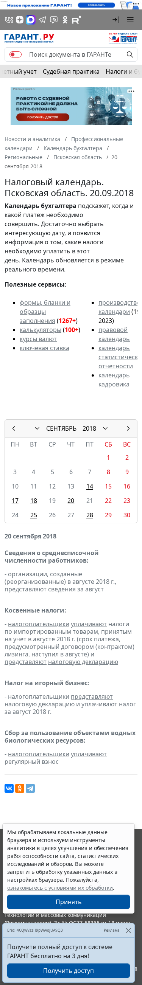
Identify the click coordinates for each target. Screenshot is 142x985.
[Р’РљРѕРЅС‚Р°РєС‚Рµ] (9, 788)
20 (70, 500)
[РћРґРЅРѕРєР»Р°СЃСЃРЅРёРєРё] (19, 788)
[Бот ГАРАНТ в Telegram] (53, 19)
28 (89, 515)
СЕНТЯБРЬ (61, 428)
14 (89, 486)
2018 (89, 428)
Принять (69, 902)
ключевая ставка (44, 348)
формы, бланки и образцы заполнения (45, 311)
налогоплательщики (38, 624)
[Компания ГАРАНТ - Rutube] (76, 19)
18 (33, 500)
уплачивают (89, 624)
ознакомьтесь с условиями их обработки (60, 887)
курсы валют (38, 339)
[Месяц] (37, 428)
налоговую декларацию (83, 662)
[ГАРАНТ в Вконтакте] (9, 19)
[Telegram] (30, 788)
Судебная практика (71, 71)
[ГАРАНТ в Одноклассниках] (65, 19)
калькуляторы (40, 330)
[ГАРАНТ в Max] (31, 20)
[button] (116, 19)
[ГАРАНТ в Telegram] (42, 19)
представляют (26, 589)
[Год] (105, 428)
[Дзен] (19, 19)
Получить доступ (68, 970)
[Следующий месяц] (128, 428)
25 (33, 515)
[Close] (128, 930)
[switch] (15, 54)
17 (15, 500)
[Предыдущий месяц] (13, 428)
